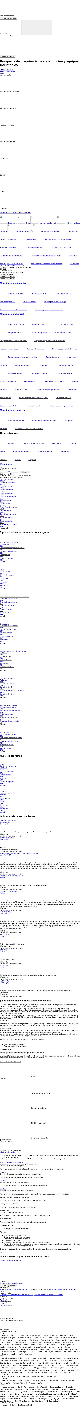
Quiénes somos (5, 1283)
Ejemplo (3, 1172)
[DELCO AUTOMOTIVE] (37, 1265)
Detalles (3, 1180)
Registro (3, 1252)
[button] (40, 46)
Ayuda (13, 1283)
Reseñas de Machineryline (58, 1289)
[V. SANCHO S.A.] (7, 1275)
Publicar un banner (40, 1295)
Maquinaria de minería (12, 410)
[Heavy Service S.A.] (67, 1265)
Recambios (6, 464)
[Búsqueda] (36, 27)
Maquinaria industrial (12, 314)
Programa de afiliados (55, 1295)
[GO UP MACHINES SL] (52, 1279)
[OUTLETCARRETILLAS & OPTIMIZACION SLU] (37, 1270)
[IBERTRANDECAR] (37, 1279)
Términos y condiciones (8, 1289)
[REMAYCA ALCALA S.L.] (22, 1270)
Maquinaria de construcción (15, 212)
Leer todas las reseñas (8, 820)
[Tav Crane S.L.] (37, 1275)
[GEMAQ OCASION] (67, 1275)
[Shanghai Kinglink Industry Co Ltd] (22, 1265)
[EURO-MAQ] (7, 1265)
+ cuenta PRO (18, 1162)
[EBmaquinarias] (52, 1265)
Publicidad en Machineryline (10, 1295)
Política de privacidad (24, 1289)
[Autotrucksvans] (22, 1275)
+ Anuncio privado (6, 1162)
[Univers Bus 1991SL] (22, 1279)
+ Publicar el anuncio (7, 1152)
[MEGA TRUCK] (67, 1270)
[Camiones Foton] (7, 1270)
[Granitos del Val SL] (7, 1279)
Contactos (19, 1283)
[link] (40, 269)
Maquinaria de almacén (13, 283)
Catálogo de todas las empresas (11, 1260)
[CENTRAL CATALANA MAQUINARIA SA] (52, 1270)
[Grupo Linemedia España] (52, 1275)
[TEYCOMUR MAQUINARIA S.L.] (67, 1279)
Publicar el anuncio (7, 276)
